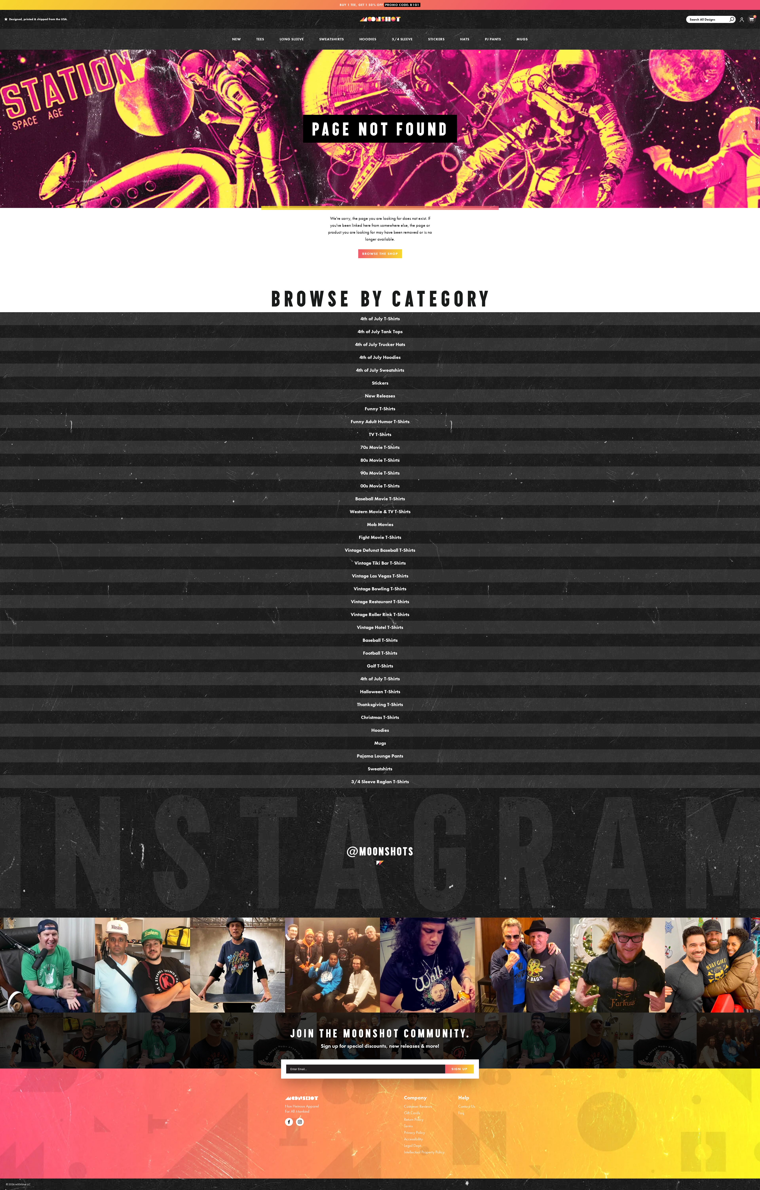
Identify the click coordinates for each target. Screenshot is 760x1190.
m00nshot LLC (22, 1184)
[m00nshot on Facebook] (289, 1121)
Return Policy (413, 1119)
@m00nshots (380, 851)
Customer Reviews (418, 1106)
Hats (464, 39)
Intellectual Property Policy (424, 1152)
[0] (751, 19)
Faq (461, 1112)
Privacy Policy (414, 1132)
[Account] (742, 22)
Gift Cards (412, 1112)
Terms (408, 1125)
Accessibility (413, 1139)
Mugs (522, 39)
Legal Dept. (413, 1145)
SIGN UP (459, 1069)
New (236, 39)
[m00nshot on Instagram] (47, 965)
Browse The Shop (380, 253)
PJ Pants (493, 39)
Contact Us (466, 1106)
